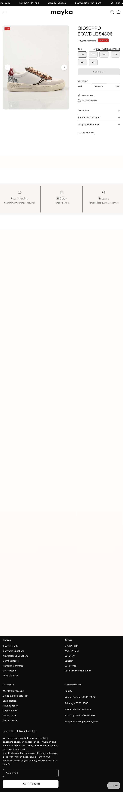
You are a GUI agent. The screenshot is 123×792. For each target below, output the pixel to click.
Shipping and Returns (88, 124)
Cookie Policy (10, 710)
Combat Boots (11, 660)
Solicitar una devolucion (77, 670)
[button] (112, 12)
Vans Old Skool (11, 675)
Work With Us (71, 650)
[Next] (64, 67)
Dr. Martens (9, 670)
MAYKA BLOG (71, 646)
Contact (68, 660)
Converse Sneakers (13, 650)
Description (83, 110)
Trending (7, 640)
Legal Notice (9, 700)
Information (8, 684)
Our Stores (70, 665)
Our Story (69, 655)
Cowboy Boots (10, 646)
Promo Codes (10, 720)
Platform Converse (13, 665)
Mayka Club (9, 715)
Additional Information (89, 117)
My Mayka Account (13, 690)
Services (68, 640)
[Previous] (7, 67)
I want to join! (31, 784)
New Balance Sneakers (15, 655)
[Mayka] (62, 12)
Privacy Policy (10, 705)
